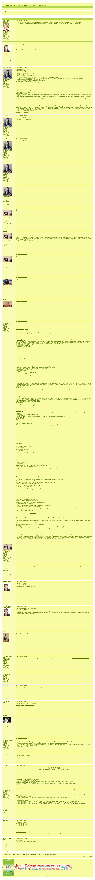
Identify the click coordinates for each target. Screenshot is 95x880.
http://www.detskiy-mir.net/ (30, 480)
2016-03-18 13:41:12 (23, 541)
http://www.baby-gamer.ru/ (31, 497)
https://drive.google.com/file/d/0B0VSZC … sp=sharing (80, 658)
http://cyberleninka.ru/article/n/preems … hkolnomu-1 (24, 796)
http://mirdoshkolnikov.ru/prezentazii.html (22, 325)
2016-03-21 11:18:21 (23, 685)
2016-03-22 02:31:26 (23, 715)
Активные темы (5, 8)
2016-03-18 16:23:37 (23, 564)
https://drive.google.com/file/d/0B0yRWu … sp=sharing (24, 634)
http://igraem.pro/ (31, 503)
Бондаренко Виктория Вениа (8, 564)
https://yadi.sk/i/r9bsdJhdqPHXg (21, 827)
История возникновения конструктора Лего (23, 755)
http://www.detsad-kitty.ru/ (20, 453)
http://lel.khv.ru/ (29, 469)
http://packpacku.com (20, 334)
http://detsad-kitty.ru (19, 526)
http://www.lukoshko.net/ (32, 466)
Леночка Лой (5, 715)
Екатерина (5, 208)
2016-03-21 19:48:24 (23, 701)
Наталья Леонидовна (7, 806)
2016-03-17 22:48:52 (23, 138)
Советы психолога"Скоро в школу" (22, 583)
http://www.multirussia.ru (20, 345)
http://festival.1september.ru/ (20, 447)
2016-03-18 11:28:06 (23, 277)
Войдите (9, 11)
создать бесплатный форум (87, 856)
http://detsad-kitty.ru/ (19, 411)
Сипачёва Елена (6, 20)
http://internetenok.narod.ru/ (21, 348)
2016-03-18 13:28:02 (23, 299)
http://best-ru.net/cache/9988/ (21, 397)
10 (10, 851)
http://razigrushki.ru (20, 332)
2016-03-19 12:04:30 (23, 606)
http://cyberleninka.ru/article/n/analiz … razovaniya (24, 803)
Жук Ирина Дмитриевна (7, 656)
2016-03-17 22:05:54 (23, 67)
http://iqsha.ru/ (34, 510)
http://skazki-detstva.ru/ (39, 522)
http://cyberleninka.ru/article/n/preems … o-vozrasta (24, 802)
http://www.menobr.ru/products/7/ (21, 382)
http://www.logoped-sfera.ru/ (20, 444)
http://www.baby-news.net (21, 333)
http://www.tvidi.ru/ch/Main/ (36, 483)
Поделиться (18, 20)
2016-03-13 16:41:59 (23, 20)
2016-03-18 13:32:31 (23, 321)
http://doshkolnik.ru (19, 371)
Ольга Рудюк (5, 820)
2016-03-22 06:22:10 (23, 738)
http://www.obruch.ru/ (19, 387)
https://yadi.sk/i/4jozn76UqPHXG (21, 825)
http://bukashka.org (20, 340)
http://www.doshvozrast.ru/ (20, 415)
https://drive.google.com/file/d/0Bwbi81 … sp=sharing (24, 567)
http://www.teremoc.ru (28, 486)
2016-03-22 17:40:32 (23, 838)
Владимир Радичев (6, 321)
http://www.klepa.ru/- (20, 349)
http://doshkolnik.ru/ (19, 525)
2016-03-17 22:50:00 (23, 161)
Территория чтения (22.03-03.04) (43, 13)
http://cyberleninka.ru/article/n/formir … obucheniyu (24, 801)
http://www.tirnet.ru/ (35, 489)
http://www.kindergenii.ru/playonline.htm (34, 506)
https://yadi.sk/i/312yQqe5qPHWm (21, 823)
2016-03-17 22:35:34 (23, 115)
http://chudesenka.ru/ (19, 457)
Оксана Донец (5, 765)
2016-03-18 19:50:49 (23, 581)
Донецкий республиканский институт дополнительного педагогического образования (19, 13)
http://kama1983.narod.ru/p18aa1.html (22, 329)
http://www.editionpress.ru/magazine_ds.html (23, 358)
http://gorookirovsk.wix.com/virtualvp (22, 746)
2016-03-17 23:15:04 (23, 254)
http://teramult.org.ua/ (20, 344)
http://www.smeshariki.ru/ (32, 513)
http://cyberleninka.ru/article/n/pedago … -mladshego (24, 794)
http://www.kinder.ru (20, 350)
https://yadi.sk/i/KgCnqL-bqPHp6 (21, 832)
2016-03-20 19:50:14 (23, 631)
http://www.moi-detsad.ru (20, 418)
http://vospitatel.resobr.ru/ (20, 360)
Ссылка (89, 809)
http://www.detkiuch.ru (20, 341)
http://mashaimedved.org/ (33, 518)
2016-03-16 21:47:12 (23, 42)
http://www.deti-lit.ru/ (33, 477)
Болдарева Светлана (7, 42)
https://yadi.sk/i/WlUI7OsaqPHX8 (21, 824)
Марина (4, 299)
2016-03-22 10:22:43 (23, 765)
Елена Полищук (6, 701)
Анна (4, 631)
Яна (3, 277)
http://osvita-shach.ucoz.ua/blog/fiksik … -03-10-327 (24, 240)
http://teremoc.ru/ (19, 346)
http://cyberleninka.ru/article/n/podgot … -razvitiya (24, 799)
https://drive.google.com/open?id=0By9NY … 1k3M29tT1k (25, 705)
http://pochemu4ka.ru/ (20, 347)
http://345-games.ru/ (40, 500)
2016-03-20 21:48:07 (23, 656)
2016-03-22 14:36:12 (23, 806)
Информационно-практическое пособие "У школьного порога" (26, 608)
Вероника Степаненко (7, 838)
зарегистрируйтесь (15, 11)
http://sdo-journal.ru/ (19, 402)
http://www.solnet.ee (19, 463)
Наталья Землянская (7, 67)
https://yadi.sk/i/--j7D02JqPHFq (21, 822)
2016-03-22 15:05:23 (23, 820)
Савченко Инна (6, 738)
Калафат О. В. (5, 788)
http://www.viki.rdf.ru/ (19, 450)
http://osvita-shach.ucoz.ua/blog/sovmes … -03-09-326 (25, 110)
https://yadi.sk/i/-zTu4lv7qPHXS (21, 826)
